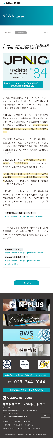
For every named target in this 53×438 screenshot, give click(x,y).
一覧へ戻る (26, 283)
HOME (7, 421)
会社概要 (7, 425)
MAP (45, 415)
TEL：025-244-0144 (10, 414)
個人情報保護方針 (8, 428)
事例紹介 (29, 421)
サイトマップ (37, 428)
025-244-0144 (26, 382)
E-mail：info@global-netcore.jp (15, 416)
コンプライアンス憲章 (23, 428)
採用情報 (19, 425)
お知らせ (21, 32)
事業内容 (17, 421)
